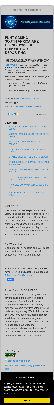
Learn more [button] (9, 393)
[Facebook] (9, 114)
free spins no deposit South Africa (30, 98)
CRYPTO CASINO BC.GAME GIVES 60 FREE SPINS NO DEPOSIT (28, 178)
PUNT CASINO (11, 64)
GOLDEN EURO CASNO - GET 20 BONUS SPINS (26, 193)
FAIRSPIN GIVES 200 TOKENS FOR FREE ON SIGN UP (28, 170)
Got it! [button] (27, 400)
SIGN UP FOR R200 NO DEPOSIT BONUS (23, 106)
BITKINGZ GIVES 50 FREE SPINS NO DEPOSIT (29, 157)
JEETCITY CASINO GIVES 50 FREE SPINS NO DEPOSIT (28, 127)
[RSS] (17, 114)
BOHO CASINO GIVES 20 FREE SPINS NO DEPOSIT (27, 150)
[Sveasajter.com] (27, 366)
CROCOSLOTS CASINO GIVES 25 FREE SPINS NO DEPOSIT (29, 163)
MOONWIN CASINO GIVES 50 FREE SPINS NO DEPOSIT (29, 135)
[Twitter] (12, 114)
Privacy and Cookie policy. (18, 275)
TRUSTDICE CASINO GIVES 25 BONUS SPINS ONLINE (28, 186)
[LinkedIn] (15, 114)
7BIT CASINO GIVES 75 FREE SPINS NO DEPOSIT (26, 142)
